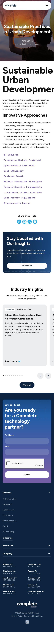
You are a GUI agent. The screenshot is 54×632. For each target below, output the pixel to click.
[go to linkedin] (27, 622)
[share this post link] (19, 222)
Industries (7, 538)
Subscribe (27, 265)
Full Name (9, 435)
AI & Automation (10, 499)
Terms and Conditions (33, 616)
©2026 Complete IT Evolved (27, 613)
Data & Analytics (10, 521)
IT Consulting (8, 532)
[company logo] (27, 604)
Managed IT (7, 504)
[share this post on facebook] (35, 222)
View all (27, 385)
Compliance (8, 515)
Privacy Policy (17, 616)
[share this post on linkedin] (24, 222)
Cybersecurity (8, 510)
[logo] (10, 5)
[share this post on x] (30, 222)
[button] (47, 5)
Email (7, 446)
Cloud (5, 526)
